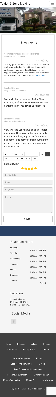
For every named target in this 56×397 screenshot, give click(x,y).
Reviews (46, 344)
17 (22, 158)
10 (31, 154)
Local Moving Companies (21, 364)
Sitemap (45, 349)
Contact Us (12, 349)
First (7, 154)
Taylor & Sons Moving (15, 3)
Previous (15, 154)
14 (6, 158)
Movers (42, 364)
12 (42, 154)
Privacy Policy (29, 349)
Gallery (34, 344)
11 (37, 154)
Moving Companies (21, 358)
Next (28, 158)
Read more (41, 75)
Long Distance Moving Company (28, 369)
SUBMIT (28, 219)
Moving (39, 358)
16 (17, 158)
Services (21, 344)
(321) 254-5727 (23, 305)
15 (11, 158)
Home (8, 344)
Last (34, 158)
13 (47, 154)
